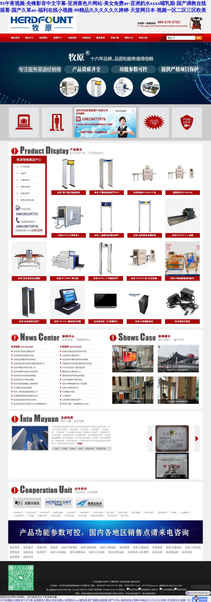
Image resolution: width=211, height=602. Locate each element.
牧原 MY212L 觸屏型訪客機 (67, 321)
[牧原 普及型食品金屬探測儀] (29, 258)
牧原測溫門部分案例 (132, 370)
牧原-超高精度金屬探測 (144, 235)
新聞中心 (58, 38)
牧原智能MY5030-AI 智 (144, 192)
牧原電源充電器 (182, 321)
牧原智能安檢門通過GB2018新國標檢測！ (31, 404)
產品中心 (29, 38)
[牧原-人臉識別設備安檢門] (106, 215)
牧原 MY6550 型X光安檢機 (144, 278)
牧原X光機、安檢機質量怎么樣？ (76, 404)
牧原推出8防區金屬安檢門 (24, 351)
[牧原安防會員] (172, 478)
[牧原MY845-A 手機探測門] (105, 258)
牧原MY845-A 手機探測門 (105, 278)
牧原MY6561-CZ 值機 (182, 235)
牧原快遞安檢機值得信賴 (24, 355)
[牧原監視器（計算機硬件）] (105, 301)
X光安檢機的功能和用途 (72, 380)
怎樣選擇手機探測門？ (71, 355)
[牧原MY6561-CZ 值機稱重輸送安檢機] (182, 215)
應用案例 (100, 38)
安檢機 (64, 449)
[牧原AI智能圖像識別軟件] (182, 258)
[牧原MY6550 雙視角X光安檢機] (68, 215)
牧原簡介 (43, 38)
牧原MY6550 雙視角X (68, 235)
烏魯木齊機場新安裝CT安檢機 (74, 384)
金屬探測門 (42, 516)
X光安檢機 (25, 167)
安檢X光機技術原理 (70, 388)
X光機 (79, 449)
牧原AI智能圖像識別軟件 (182, 278)
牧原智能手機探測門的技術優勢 (75, 359)
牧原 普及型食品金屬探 (29, 278)
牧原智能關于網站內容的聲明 (26, 371)
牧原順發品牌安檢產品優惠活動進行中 (29, 363)
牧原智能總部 (121, 111)
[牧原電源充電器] (182, 301)
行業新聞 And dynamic (71, 347)
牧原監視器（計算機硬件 (106, 321)
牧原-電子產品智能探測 (68, 192)
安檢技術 (86, 38)
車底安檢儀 (25, 187)
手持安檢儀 (69, 516)
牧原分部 (143, 38)
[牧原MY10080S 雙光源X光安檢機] (67, 258)
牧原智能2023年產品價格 (24, 380)
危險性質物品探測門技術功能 (74, 351)
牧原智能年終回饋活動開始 (25, 376)
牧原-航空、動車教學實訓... (178, 370)
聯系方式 (129, 38)
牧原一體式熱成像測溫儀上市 (26, 392)
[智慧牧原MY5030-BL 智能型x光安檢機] (182, 173)
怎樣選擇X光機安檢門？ (72, 400)
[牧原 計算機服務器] (144, 301)
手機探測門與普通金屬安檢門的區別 (77, 363)
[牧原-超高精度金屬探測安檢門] (144, 215)
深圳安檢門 (44, 513)
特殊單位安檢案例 (132, 401)
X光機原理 (66, 396)
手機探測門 (25, 180)
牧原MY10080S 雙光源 (67, 278)
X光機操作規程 (68, 392)
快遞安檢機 (55, 516)
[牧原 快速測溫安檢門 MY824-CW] (29, 301)
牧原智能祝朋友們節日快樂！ (26, 400)
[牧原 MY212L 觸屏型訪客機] (67, 301)
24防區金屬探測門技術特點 (25, 359)
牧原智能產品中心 (29, 159)
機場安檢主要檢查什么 (71, 371)
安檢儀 (72, 449)
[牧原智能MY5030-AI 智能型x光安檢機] (144, 173)
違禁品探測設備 (27, 200)
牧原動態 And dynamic (22, 347)
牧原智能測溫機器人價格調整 (26, 384)
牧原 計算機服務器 (144, 321)
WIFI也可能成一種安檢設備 (73, 367)
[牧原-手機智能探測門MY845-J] (106, 173)
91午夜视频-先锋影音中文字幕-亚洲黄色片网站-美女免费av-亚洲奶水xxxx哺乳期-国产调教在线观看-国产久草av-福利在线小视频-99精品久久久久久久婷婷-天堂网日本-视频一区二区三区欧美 (102, 600)
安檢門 (23, 173)
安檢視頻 (72, 38)
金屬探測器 (89, 449)
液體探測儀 (101, 449)
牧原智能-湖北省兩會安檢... (178, 401)
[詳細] (79, 443)
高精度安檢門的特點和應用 (73, 376)
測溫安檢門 (25, 193)
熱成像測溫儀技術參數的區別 (26, 396)
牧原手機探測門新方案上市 (25, 367)
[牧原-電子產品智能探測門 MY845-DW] (68, 173)
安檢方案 (114, 38)
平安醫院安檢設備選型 (23, 388)
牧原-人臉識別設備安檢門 (106, 235)
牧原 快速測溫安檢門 (29, 321)
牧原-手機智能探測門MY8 (106, 192)
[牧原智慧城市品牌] (172, 451)
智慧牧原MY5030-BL (183, 192)
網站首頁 (15, 38)
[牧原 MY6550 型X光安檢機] (144, 258)
